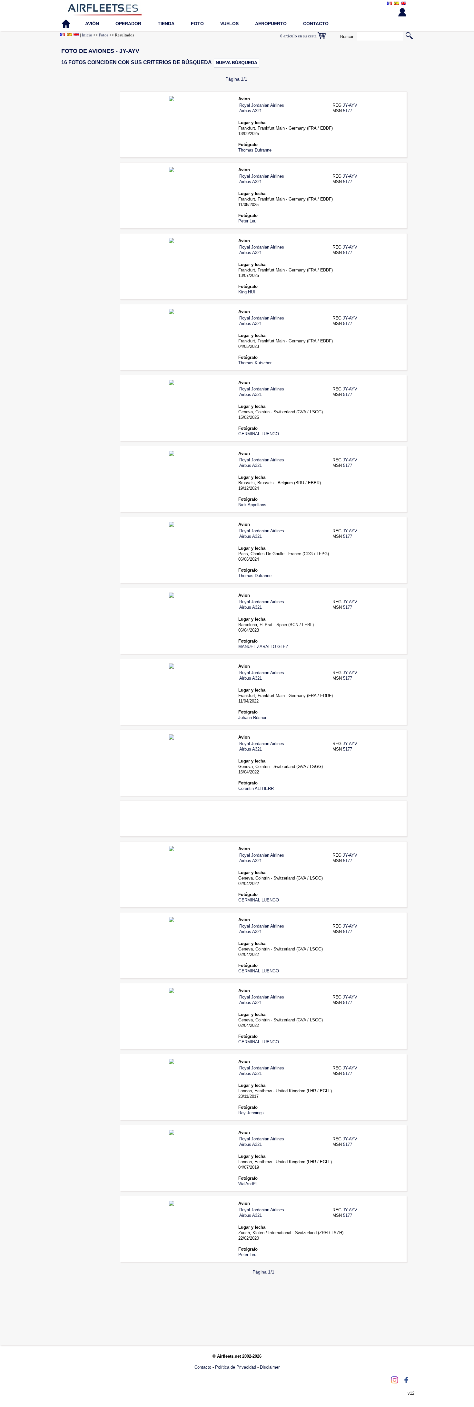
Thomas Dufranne (255, 150)
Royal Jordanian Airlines (261, 105)
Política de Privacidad (235, 1367)
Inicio (87, 35)
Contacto (316, 23)
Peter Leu (247, 221)
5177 (347, 110)
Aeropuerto (271, 23)
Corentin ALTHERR (256, 788)
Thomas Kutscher (255, 362)
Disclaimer (270, 1367)
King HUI (246, 292)
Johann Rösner (252, 717)
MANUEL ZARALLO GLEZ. (264, 646)
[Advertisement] (85, 186)
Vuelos (229, 23)
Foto (197, 23)
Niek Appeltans (252, 504)
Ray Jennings (251, 1112)
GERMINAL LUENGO (258, 433)
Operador (128, 23)
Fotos (103, 35)
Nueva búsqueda (236, 62)
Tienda (166, 23)
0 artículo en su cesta (299, 36)
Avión (92, 23)
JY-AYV (350, 105)
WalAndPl (247, 1183)
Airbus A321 (250, 110)
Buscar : (348, 36)
